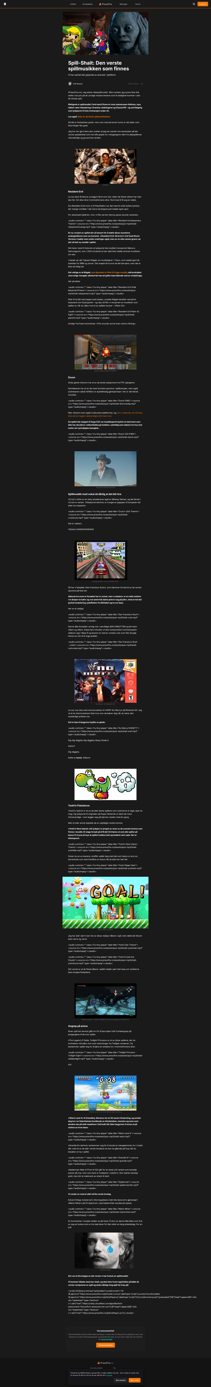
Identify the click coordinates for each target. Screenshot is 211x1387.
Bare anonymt (121, 1380)
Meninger (123, 4)
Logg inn (202, 4)
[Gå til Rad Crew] (5, 4)
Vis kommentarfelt (106, 1345)
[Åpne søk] (194, 4)
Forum (137, 4)
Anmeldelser (87, 4)
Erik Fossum (78, 84)
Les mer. (109, 1375)
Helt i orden (135, 1380)
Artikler (73, 4)
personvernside (106, 1339)
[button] (105, 1338)
